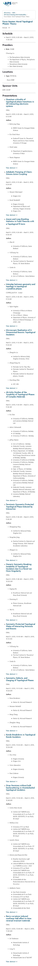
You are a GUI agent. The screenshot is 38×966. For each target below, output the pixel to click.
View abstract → (11, 168)
